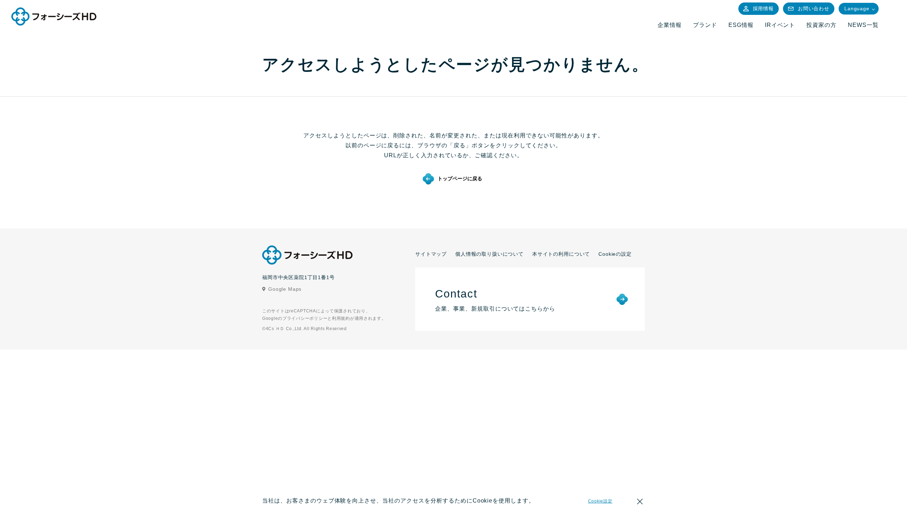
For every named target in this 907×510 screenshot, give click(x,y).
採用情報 (763, 8)
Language (856, 8)
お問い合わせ (813, 8)
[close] (640, 502)
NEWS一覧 (863, 25)
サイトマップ (431, 254)
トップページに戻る (460, 178)
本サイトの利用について (561, 254)
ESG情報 (741, 25)
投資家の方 (821, 25)
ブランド (705, 25)
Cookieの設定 (615, 254)
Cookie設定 (600, 501)
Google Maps (285, 289)
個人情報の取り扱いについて (489, 254)
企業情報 (670, 25)
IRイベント (780, 25)
